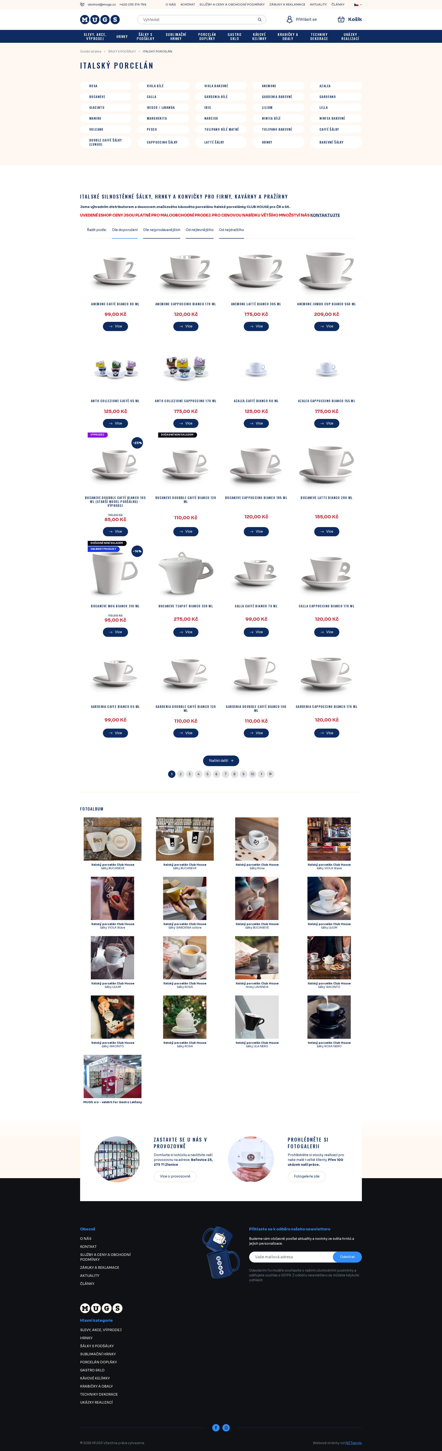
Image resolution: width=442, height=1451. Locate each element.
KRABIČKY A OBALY (96, 1386)
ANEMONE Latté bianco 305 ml (256, 304)
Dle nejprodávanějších (161, 230)
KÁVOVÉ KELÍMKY (95, 1378)
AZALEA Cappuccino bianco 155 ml (326, 401)
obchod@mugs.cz (102, 4)
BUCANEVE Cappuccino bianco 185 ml (256, 498)
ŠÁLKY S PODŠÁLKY (122, 51)
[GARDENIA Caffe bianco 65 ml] (115, 673)
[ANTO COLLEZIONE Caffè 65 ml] (115, 367)
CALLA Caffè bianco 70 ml (256, 606)
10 (252, 774)
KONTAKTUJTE (325, 215)
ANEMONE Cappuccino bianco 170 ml (185, 304)
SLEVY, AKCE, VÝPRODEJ (101, 1330)
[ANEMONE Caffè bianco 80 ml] (115, 271)
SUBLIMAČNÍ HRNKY (98, 1354)
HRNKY (86, 1338)
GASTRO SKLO (92, 1370)
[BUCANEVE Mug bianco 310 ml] (115, 573)
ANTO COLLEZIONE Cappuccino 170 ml (185, 401)
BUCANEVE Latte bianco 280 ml (326, 498)
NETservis (353, 1443)
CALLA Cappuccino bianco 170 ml (327, 606)
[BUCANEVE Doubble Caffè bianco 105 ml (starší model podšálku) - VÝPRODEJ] (115, 464)
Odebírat (347, 1257)
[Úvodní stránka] (100, 19)
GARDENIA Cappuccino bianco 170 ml (327, 707)
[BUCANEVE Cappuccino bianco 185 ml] (256, 464)
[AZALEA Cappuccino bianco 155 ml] (326, 367)
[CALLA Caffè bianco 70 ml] (256, 573)
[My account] (259, 19)
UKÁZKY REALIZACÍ (96, 1402)
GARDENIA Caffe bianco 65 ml (115, 707)
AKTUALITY (318, 4)
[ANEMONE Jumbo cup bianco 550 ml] (326, 271)
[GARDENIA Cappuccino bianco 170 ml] (326, 673)
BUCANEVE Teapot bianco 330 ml (186, 606)
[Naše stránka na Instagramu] (226, 1427)
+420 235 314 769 (132, 4)
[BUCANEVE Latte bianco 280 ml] (326, 464)
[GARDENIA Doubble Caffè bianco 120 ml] (185, 673)
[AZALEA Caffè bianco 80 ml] (256, 367)
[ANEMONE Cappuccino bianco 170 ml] (185, 271)
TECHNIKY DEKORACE (99, 1394)
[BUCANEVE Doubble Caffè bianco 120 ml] (185, 464)
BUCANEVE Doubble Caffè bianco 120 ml (185, 500)
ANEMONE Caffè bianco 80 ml (115, 304)
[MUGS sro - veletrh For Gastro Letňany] (112, 1076)
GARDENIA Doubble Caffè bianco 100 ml (256, 709)
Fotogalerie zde (307, 1176)
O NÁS (171, 4)
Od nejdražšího (231, 230)
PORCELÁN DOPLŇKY (98, 1362)
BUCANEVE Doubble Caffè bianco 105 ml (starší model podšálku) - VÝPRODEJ (115, 501)
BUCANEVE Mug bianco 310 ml (115, 606)
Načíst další (219, 761)
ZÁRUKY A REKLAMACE (287, 4)
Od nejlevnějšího (200, 230)
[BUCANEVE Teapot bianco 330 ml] (185, 573)
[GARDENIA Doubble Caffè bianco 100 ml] (256, 673)
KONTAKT (187, 4)
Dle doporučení (125, 230)
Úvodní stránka (90, 51)
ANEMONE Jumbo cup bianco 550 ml (326, 304)
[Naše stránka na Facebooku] (216, 1427)
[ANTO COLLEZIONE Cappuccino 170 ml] (185, 367)
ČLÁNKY (338, 4)
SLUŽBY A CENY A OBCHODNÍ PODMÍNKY (232, 4)
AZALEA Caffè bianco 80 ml (256, 401)
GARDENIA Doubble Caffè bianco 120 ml (186, 709)
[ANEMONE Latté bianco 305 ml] (256, 271)
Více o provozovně (175, 1176)
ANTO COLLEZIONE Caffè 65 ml (115, 401)
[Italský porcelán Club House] (112, 839)
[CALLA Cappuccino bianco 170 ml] (326, 573)
